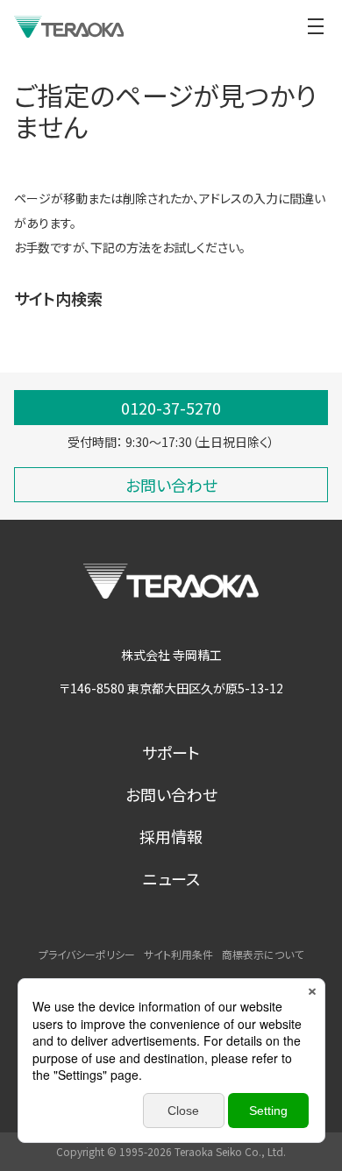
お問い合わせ (171, 794)
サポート (171, 752)
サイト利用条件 (178, 954)
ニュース (171, 878)
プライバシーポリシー (87, 954)
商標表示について (262, 954)
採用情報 (171, 836)
